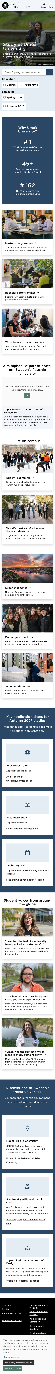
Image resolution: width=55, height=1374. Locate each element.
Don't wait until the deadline (22, 828)
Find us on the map (12, 1320)
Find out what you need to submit (25, 879)
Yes (27, 395)
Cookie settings (11, 1357)
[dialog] (27, 1354)
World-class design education (23, 1280)
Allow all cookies (13, 1368)
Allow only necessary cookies (19, 1362)
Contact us (7, 1309)
